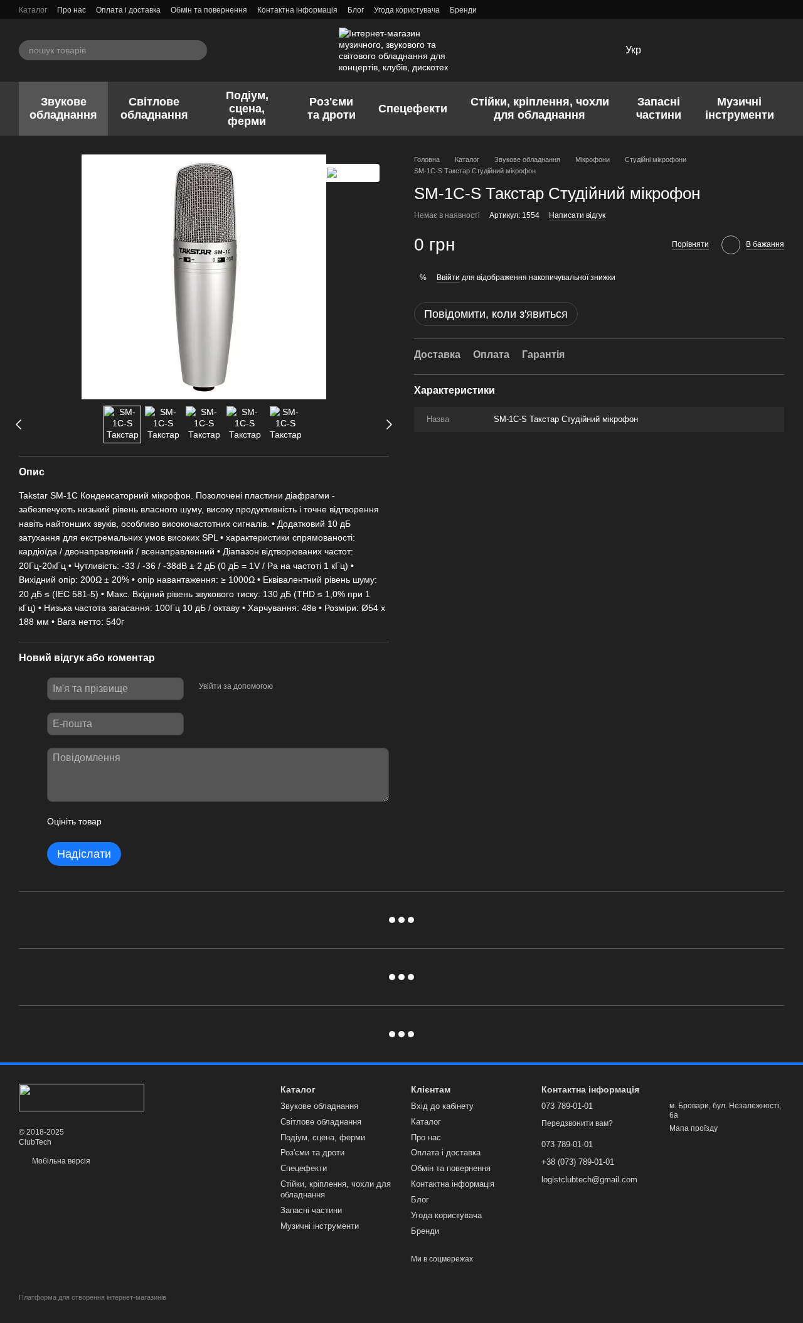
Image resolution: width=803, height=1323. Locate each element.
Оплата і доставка (128, 10)
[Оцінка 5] (203, 821)
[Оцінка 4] (183, 821)
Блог (356, 10)
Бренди (463, 10)
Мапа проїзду (693, 1128)
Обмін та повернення (209, 10)
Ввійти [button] (448, 277)
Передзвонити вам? (577, 1123)
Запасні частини (658, 108)
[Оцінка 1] (122, 821)
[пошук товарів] (197, 50)
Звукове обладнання (63, 108)
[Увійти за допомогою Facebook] (286, 686)
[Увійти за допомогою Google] (306, 686)
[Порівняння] (709, 50)
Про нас (71, 10)
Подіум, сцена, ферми (247, 108)
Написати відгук (577, 215)
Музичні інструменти (739, 108)
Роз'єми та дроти (331, 108)
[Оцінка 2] (142, 821)
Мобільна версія (60, 1161)
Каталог (33, 10)
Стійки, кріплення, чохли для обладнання (540, 108)
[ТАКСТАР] (352, 173)
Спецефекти (412, 108)
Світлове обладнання (154, 108)
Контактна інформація (297, 10)
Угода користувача (407, 10)
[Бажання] (676, 50)
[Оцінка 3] (162, 821)
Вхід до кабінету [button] (442, 1106)
